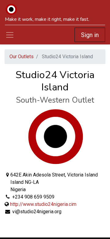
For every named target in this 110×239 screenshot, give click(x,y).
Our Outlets (21, 56)
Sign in (90, 35)
